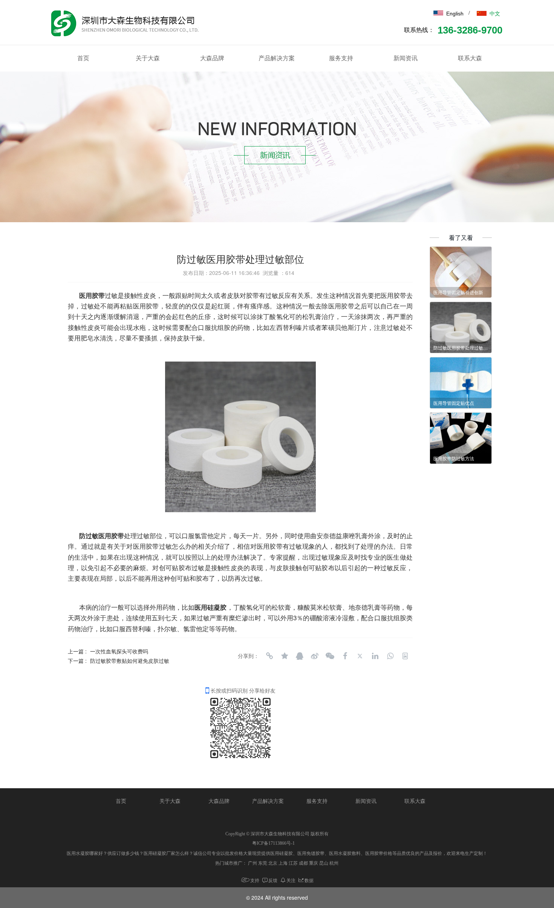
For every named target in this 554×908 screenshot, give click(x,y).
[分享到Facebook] (345, 656)
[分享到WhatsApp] (390, 656)
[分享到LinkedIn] (375, 656)
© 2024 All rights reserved (277, 897)
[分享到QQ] (300, 656)
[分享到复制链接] (269, 656)
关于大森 (148, 58)
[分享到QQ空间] (285, 656)
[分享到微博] (315, 656)
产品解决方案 (277, 58)
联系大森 (470, 58)
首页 (83, 58)
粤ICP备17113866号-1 (273, 843)
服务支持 (341, 58)
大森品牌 (212, 58)
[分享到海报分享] (405, 656)
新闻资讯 (405, 58)
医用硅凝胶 (210, 607)
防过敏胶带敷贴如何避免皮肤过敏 (129, 660)
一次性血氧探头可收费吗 (119, 651)
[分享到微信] (330, 656)
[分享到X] (360, 656)
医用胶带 (92, 295)
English (455, 14)
